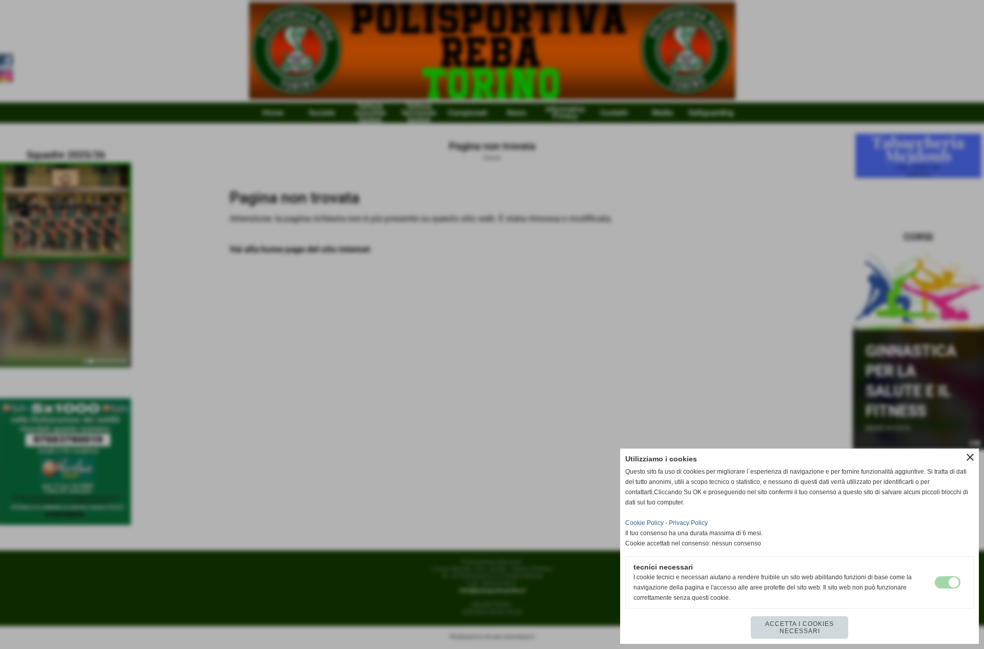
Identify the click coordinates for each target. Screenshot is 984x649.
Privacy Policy (688, 522)
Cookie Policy (644, 522)
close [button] (970, 457)
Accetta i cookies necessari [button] (799, 627)
